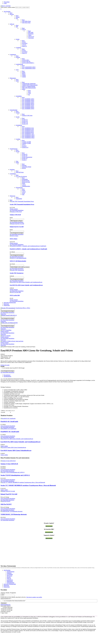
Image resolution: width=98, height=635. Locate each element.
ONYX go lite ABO (15, 295)
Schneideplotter (10, 582)
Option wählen (4, 446)
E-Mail (3, 594)
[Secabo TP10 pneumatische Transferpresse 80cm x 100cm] (15, 308)
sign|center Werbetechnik (10, 584)
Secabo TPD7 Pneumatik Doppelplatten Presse (22, 204)
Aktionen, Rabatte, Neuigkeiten (8, 592)
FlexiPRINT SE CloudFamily (10, 431)
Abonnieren (3, 603)
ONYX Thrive (13, 238)
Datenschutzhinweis (6, 598)
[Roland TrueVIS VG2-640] (17, 223)
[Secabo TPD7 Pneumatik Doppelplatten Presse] (22, 201)
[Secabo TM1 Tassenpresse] (17, 270)
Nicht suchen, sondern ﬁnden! (8, 7)
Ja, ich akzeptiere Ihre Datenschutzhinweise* (14, 600)
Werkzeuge (9, 575)
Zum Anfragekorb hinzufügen (8, 426)
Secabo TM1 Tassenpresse (16, 273)
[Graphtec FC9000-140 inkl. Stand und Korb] (12, 341)
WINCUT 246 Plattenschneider (18, 261)
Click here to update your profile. (34, 597)
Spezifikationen (7, 376)
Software (9, 578)
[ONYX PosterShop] (6, 330)
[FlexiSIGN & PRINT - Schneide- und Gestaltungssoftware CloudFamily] (28, 246)
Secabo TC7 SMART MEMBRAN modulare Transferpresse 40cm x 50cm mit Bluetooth (28, 485)
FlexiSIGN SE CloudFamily (9, 421)
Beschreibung (7, 375)
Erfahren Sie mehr (5, 365)
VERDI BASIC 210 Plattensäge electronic (14, 514)
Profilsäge (9, 573)
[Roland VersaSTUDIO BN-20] (9, 315)
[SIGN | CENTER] (5, 6)
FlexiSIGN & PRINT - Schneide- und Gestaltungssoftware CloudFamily (28, 249)
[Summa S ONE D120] (16, 211)
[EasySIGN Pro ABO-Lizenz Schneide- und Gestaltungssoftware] (26, 282)
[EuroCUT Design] (5, 335)
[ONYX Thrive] (14, 235)
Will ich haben (49, 526)
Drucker (9, 577)
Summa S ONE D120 (15, 214)
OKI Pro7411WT (6, 504)
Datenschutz (7, 586)
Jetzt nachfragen (49, 532)
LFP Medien (10, 574)
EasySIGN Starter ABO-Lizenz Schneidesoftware (16, 450)
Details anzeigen (14, 209)
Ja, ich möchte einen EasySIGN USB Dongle (13, 368)
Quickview (3, 314)
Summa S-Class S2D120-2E (9, 464)
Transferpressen (10, 571)
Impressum (6, 585)
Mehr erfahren (49, 538)
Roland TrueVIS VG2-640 (17, 226)
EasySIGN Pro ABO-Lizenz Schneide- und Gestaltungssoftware (26, 285)
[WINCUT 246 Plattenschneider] (18, 258)
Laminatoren (10, 580)
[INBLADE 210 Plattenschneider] (9, 322)
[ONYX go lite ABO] (15, 292)
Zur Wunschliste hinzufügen (16, 210)
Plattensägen (10, 581)
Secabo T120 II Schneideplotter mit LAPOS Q (15, 475)
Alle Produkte (7, 570)
